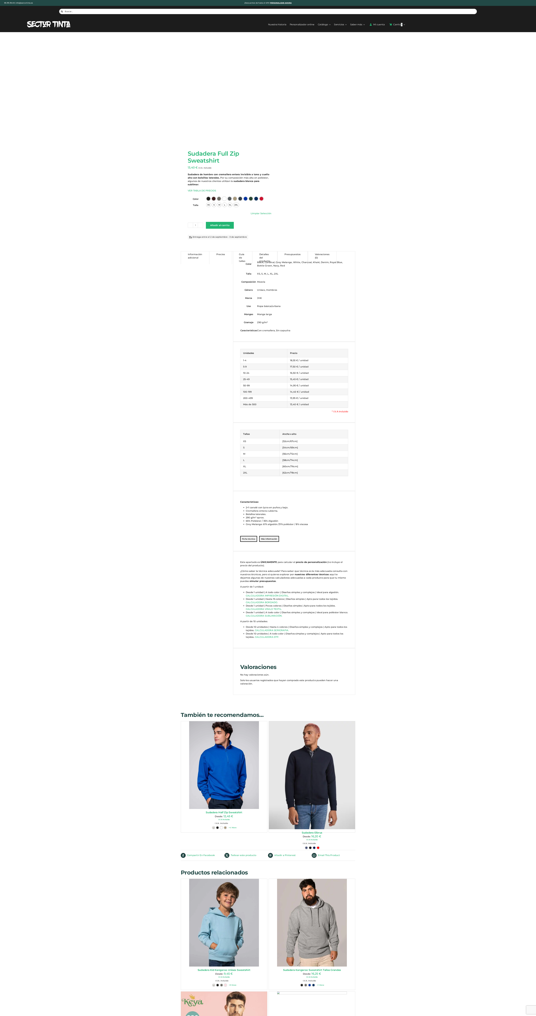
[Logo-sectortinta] (48, 21)
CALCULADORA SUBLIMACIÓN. (264, 615)
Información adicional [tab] (195, 256)
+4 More (232, 827)
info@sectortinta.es (24, 3)
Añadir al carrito (219, 225)
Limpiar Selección (261, 213)
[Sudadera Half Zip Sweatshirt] (224, 765)
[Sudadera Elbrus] (312, 826)
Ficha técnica (248, 539)
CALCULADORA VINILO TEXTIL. (264, 609)
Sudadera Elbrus (312, 934)
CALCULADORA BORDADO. (262, 602)
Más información (269, 539)
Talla (195, 205)
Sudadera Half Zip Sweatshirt (224, 812)
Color (196, 199)
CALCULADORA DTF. (267, 637)
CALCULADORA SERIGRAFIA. (272, 630)
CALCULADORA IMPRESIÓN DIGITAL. (267, 595)
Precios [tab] (220, 254)
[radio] (208, 199)
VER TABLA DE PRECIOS (202, 190)
